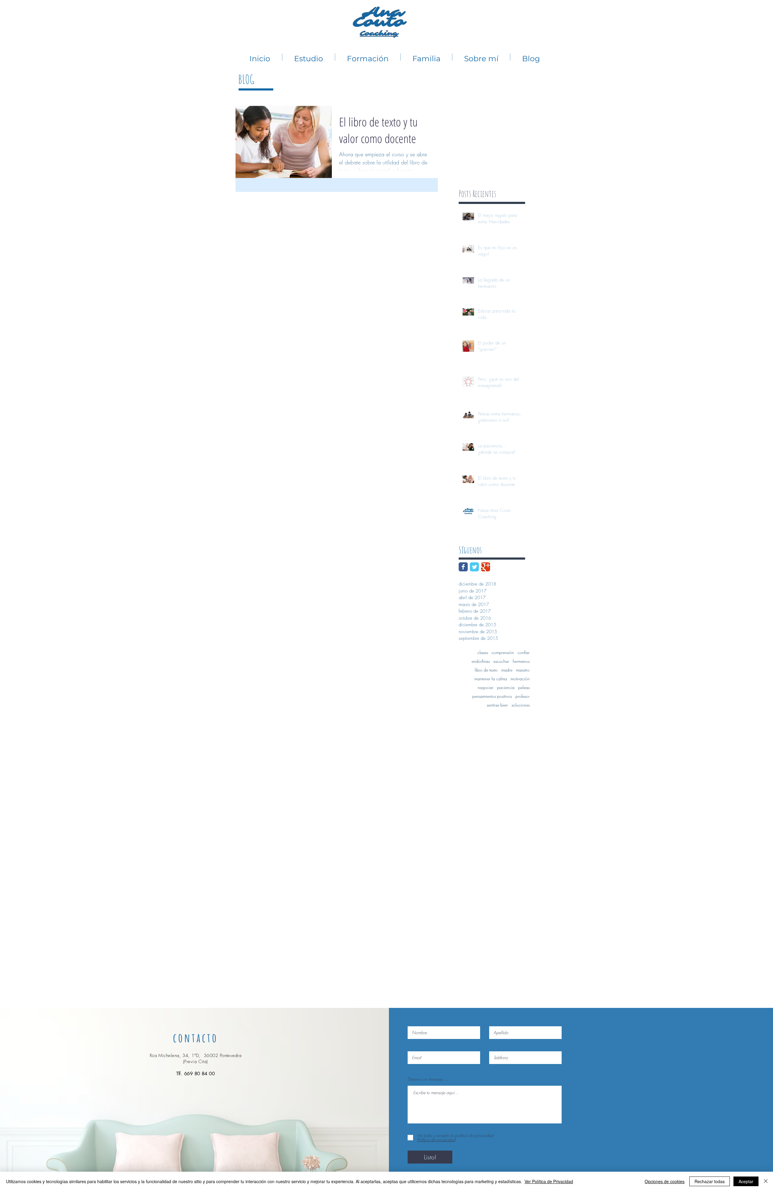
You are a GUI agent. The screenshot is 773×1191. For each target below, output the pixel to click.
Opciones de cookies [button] (665, 1181)
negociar (485, 687)
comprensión (503, 652)
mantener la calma (490, 678)
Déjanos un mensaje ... (428, 1079)
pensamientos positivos (492, 696)
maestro (523, 669)
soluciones (521, 704)
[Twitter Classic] (474, 566)
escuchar (501, 661)
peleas (524, 687)
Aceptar (746, 1181)
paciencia (506, 687)
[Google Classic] (485, 566)
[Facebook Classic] (463, 566)
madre (506, 669)
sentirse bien (497, 704)
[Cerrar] (765, 1181)
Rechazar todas (709, 1181)
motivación (520, 678)
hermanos (521, 661)
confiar (524, 652)
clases (482, 652)
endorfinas (481, 661)
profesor (522, 696)
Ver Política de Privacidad (548, 1181)
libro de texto (486, 669)
